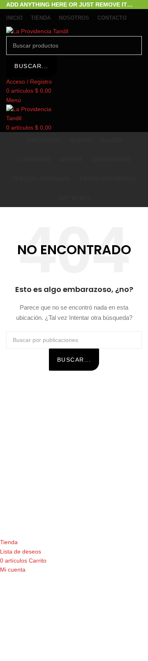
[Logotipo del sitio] (37, 30)
